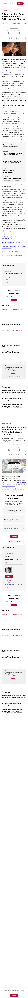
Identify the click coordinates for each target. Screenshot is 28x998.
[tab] (5, 356)
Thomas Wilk (11, 445)
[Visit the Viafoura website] (23, 362)
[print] (25, 38)
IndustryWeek (10, 584)
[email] (18, 38)
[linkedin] (11, 38)
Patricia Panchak (14, 28)
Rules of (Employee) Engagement (11, 251)
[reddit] (16, 38)
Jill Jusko (17, 445)
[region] (14, 359)
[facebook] (9, 38)
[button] (3, 3)
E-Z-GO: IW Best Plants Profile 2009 (12, 255)
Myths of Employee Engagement (11, 242)
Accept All (14, 995)
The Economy (5, 10)
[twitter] (14, 38)
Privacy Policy (22, 991)
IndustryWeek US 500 (7, 423)
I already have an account (14, 376)
